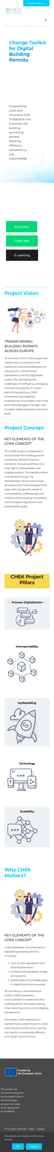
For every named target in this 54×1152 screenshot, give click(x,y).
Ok (18, 1146)
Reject (34, 1146)
